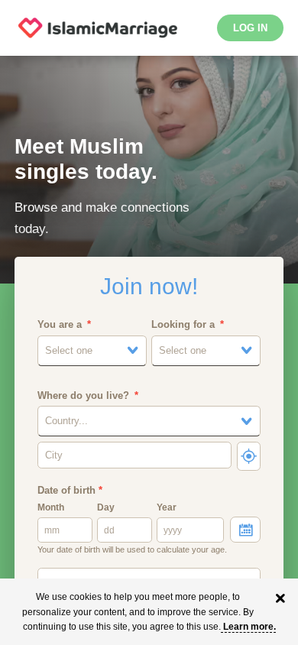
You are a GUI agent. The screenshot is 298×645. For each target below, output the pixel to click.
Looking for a (183, 324)
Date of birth (69, 490)
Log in (250, 28)
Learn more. (249, 626)
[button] (92, 350)
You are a (59, 324)
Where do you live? (83, 395)
